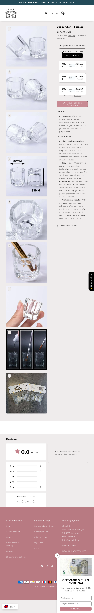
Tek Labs (77, 96)
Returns (9, 551)
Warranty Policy (41, 532)
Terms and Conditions (44, 526)
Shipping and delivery (16, 557)
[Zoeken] (46, 13)
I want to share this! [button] (69, 226)
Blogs (9, 526)
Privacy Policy (40, 537)
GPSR (36, 548)
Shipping (71, 35)
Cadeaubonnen (13, 532)
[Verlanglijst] (57, 13)
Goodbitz (42, 586)
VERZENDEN (75, 609)
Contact (9, 537)
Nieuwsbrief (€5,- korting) (14, 544)
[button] (87, 13)
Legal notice (40, 543)
